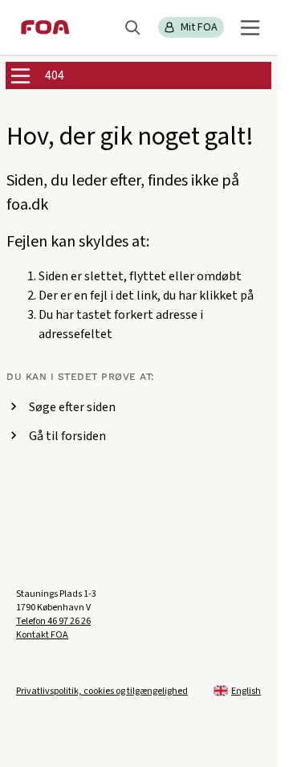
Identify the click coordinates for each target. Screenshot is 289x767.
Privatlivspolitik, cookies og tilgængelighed (102, 691)
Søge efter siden (72, 407)
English (246, 691)
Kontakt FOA (42, 635)
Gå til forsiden (67, 436)
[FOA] (45, 27)
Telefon (53, 621)
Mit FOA (199, 27)
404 (54, 75)
